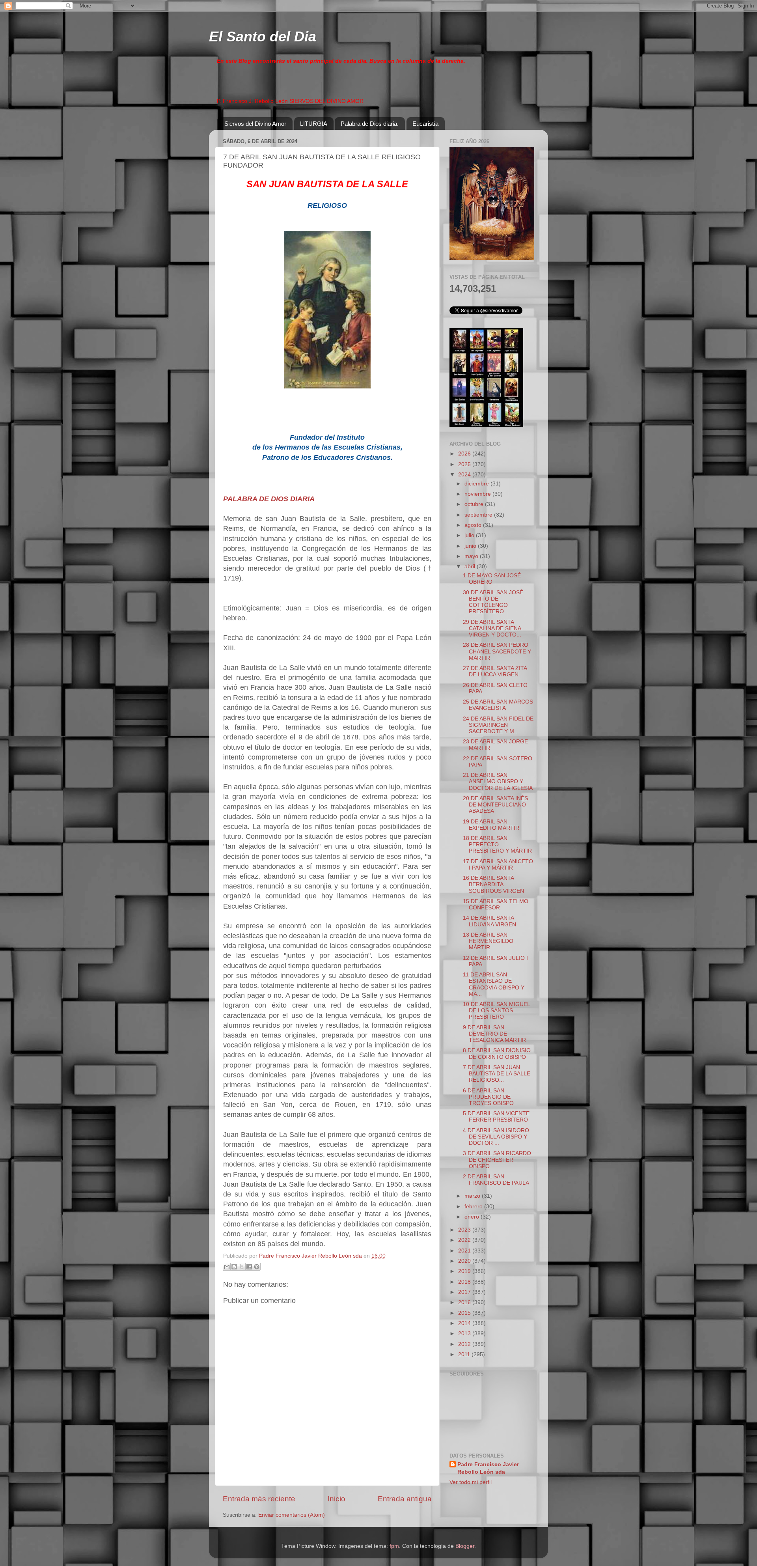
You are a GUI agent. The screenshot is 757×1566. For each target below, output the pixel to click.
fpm (394, 1546)
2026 (465, 454)
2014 (465, 1323)
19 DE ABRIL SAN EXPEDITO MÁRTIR (491, 825)
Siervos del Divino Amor (255, 123)
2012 (465, 1344)
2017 (465, 1292)
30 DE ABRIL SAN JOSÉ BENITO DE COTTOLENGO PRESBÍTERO (493, 602)
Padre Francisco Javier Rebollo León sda (488, 1468)
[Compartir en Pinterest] (257, 1267)
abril (470, 566)
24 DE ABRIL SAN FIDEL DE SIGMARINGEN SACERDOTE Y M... (498, 725)
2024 (465, 475)
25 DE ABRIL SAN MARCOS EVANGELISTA (498, 705)
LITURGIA (313, 123)
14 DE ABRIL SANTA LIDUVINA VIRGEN (489, 921)
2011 (465, 1354)
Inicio (336, 1499)
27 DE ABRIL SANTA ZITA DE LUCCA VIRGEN (495, 671)
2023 (465, 1230)
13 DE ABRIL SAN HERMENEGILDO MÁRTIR (488, 941)
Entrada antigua (405, 1499)
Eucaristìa (425, 123)
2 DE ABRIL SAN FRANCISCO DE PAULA (496, 1180)
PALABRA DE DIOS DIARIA (269, 499)
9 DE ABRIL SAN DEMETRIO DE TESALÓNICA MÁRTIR (494, 1034)
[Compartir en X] (242, 1267)
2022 (465, 1240)
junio (471, 546)
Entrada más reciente (259, 1499)
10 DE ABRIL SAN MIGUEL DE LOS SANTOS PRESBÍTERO (496, 1010)
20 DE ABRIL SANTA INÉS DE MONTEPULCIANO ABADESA (495, 804)
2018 (465, 1282)
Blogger (464, 1546)
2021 (465, 1251)
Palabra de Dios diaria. (370, 123)
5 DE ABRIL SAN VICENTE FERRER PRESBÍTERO (496, 1117)
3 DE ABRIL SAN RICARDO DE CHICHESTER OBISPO (497, 1159)
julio (470, 535)
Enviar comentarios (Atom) (291, 1515)
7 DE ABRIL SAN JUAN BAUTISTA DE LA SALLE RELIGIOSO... (496, 1073)
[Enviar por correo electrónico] (227, 1267)
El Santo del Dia (262, 36)
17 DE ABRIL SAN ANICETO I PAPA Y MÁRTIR (498, 865)
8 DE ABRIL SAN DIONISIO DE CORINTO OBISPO (497, 1053)
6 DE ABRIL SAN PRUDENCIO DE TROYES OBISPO (488, 1097)
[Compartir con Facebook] (249, 1267)
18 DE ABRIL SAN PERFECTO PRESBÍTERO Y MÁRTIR (497, 844)
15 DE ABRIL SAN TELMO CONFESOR (495, 904)
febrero (474, 1206)
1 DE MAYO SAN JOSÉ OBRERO (492, 579)
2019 (465, 1271)
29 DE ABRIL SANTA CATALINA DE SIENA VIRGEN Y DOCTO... (492, 628)
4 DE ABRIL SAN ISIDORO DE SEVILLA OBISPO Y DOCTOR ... (496, 1136)
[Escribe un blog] (234, 1267)
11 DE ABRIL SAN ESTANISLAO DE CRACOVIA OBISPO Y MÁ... (493, 984)
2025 (465, 464)
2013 (465, 1333)
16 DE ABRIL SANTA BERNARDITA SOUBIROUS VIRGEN (493, 884)
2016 (465, 1302)
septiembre (479, 515)
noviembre (478, 494)
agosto (473, 525)
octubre (474, 504)
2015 (465, 1313)
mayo (472, 556)
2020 (465, 1261)
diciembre (477, 484)
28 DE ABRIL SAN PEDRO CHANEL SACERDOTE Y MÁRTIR (497, 651)
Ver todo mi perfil (470, 1482)
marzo (473, 1196)
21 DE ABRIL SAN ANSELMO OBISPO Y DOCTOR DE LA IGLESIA (498, 781)
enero (472, 1217)
